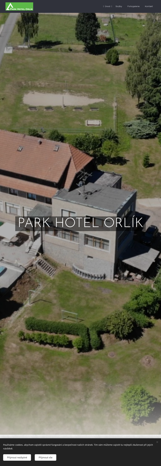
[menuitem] (107, 6)
